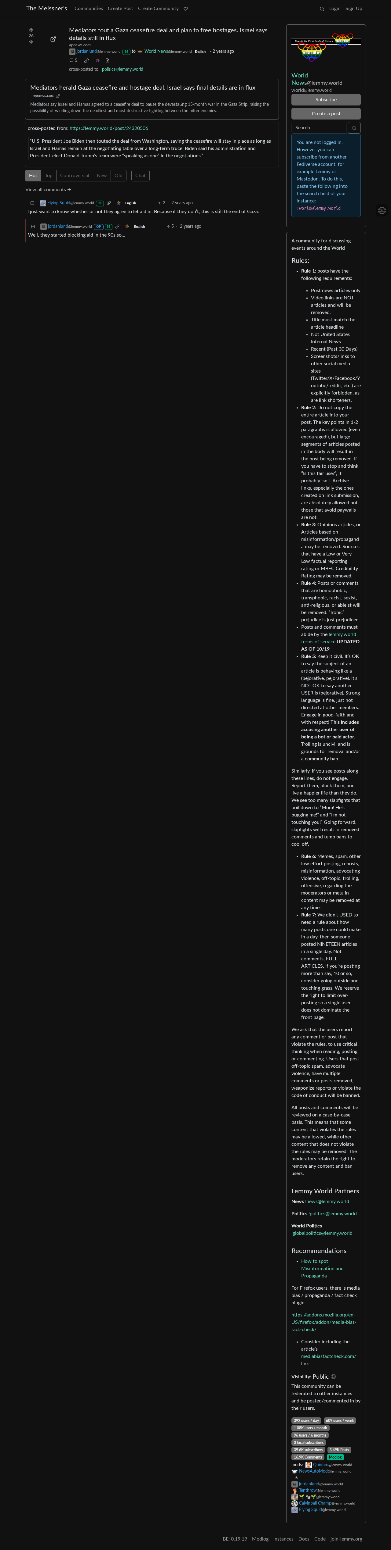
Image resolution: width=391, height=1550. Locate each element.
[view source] (107, 60)
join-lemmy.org (346, 1539)
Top (49, 175)
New (102, 175)
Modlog (335, 1457)
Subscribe (326, 99)
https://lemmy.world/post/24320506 (109, 128)
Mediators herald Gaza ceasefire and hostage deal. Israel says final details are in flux (142, 88)
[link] (86, 60)
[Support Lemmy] (185, 8)
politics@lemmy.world (122, 69)
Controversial (74, 175)
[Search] (322, 8)
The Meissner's (46, 8)
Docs (303, 1539)
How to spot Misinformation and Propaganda (322, 1268)
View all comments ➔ (48, 189)
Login (335, 8)
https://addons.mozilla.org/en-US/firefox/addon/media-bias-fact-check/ (323, 1322)
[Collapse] (32, 203)
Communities (89, 8)
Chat (140, 175)
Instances (283, 1539)
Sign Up (353, 8)
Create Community (158, 8)
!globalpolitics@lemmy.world (322, 1233)
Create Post (120, 8)
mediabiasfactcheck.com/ (328, 1356)
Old (118, 175)
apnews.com (80, 45)
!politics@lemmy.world (333, 1213)
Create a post (326, 113)
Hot (33, 175)
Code (320, 1539)
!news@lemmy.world (327, 1201)
